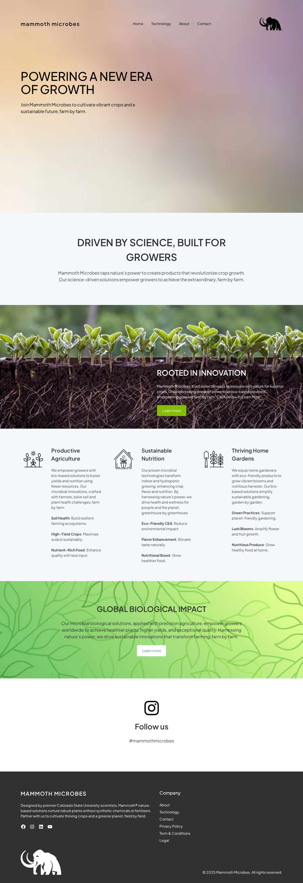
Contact (166, 819)
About (164, 805)
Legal (164, 840)
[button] (172, 410)
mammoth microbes (50, 23)
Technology (169, 812)
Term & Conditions (174, 833)
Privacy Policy (171, 826)
